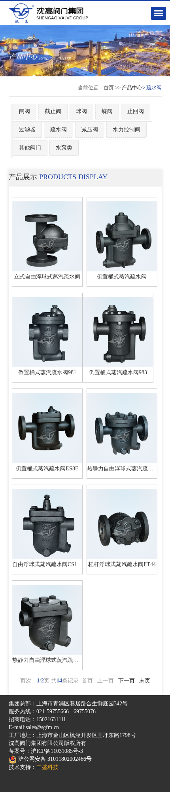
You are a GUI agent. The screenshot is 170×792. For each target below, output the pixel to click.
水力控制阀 (126, 130)
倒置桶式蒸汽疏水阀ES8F (47, 469)
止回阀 (135, 111)
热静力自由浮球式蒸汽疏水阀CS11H (56, 660)
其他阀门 (30, 148)
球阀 (81, 111)
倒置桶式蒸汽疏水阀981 (47, 372)
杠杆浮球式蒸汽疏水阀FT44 (122, 564)
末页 (144, 681)
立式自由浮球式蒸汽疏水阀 (47, 277)
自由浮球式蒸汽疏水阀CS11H (47, 564)
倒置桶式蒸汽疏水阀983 (118, 372)
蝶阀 (107, 111)
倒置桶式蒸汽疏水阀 (122, 277)
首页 (109, 88)
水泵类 (64, 148)
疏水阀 (58, 130)
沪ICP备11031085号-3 (57, 751)
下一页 (126, 681)
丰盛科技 (47, 767)
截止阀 (53, 111)
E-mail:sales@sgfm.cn (34, 727)
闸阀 (24, 111)
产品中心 (132, 88)
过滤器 (27, 130)
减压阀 (89, 130)
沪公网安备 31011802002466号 (54, 759)
